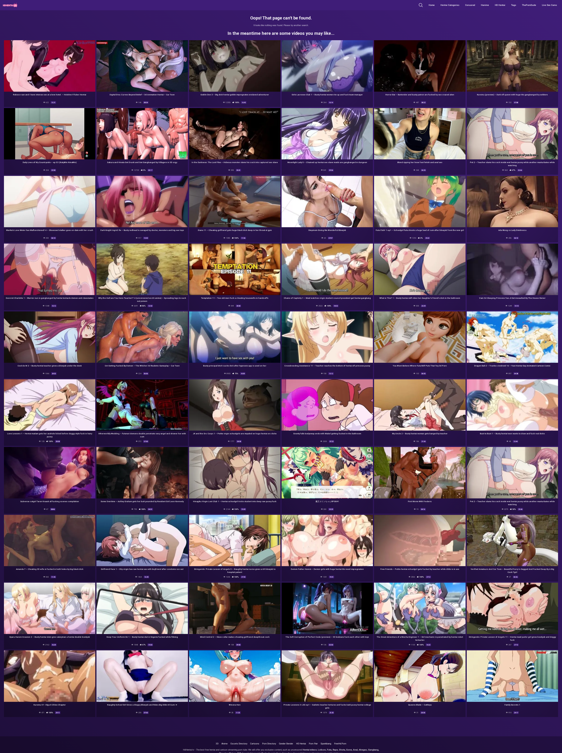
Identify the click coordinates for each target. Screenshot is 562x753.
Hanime (485, 5)
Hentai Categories (450, 5)
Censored (470, 5)
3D (217, 743)
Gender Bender (286, 743)
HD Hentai (500, 5)
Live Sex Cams (549, 5)
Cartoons (254, 743)
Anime (224, 743)
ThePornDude (529, 5)
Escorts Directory (239, 743)
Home (432, 5)
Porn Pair (313, 743)
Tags (513, 5)
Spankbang (326, 743)
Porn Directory (269, 743)
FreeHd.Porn (340, 743)
